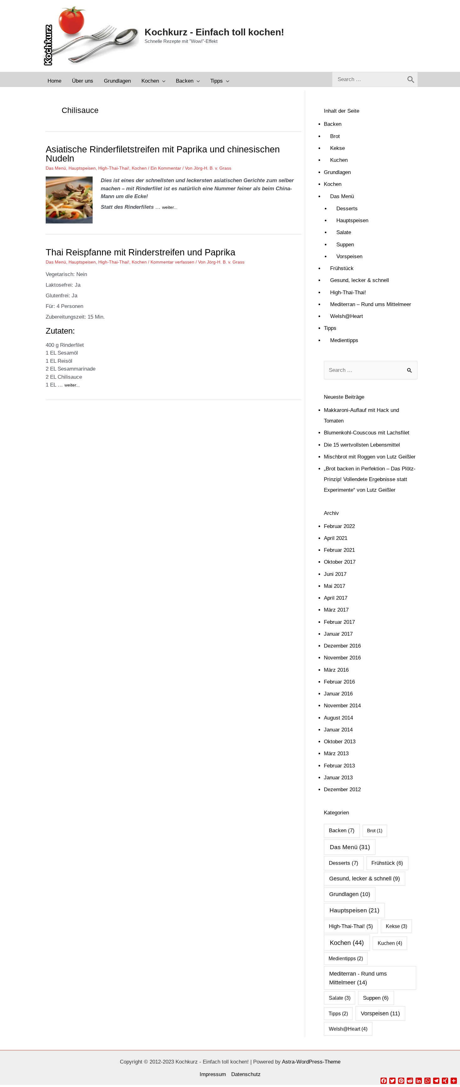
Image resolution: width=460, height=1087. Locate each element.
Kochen (139, 168)
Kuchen (339, 160)
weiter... (169, 207)
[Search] (411, 79)
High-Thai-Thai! (113, 168)
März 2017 (336, 610)
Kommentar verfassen (172, 261)
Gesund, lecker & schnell (359, 280)
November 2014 (342, 706)
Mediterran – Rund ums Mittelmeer (370, 304)
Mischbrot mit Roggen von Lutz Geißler (370, 457)
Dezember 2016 (342, 646)
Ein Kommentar (166, 168)
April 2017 (335, 598)
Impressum (213, 1074)
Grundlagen (337, 172)
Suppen (345, 245)
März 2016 (336, 670)
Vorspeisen (349, 256)
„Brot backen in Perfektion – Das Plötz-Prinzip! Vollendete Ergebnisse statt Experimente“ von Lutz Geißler (370, 479)
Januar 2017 (338, 634)
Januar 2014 (338, 730)
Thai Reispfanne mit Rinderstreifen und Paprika (140, 252)
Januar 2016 (338, 694)
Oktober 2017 (339, 562)
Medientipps (344, 340)
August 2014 (338, 718)
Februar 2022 (339, 526)
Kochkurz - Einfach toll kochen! (214, 32)
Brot (335, 136)
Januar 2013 (338, 778)
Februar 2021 (339, 550)
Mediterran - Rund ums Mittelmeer (358, 977)
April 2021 (335, 538)
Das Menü (56, 168)
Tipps (330, 328)
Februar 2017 (339, 622)
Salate (343, 232)
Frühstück (342, 268)
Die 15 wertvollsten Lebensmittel (362, 445)
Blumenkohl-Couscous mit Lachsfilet (366, 433)
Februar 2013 (339, 766)
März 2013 (336, 753)
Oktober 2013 (339, 742)
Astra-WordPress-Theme (311, 1062)
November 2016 (342, 658)
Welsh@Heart (346, 316)
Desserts (347, 209)
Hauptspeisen (82, 168)
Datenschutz (246, 1074)
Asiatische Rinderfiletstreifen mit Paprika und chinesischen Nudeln (163, 153)
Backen (332, 124)
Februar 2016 (339, 682)
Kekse (337, 148)
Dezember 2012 (342, 789)
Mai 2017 (334, 586)
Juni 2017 (335, 574)
